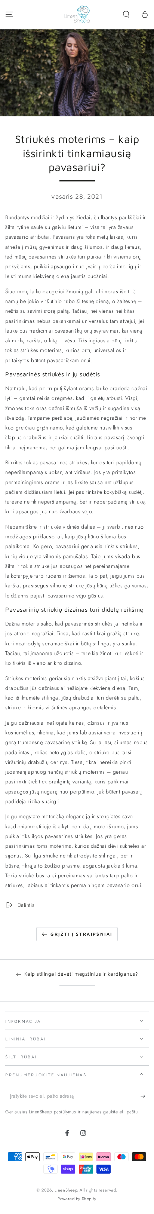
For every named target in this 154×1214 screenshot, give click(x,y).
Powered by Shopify (77, 1199)
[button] (126, 15)
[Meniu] (9, 15)
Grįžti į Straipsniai (81, 934)
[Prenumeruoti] (145, 1096)
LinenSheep (66, 1190)
